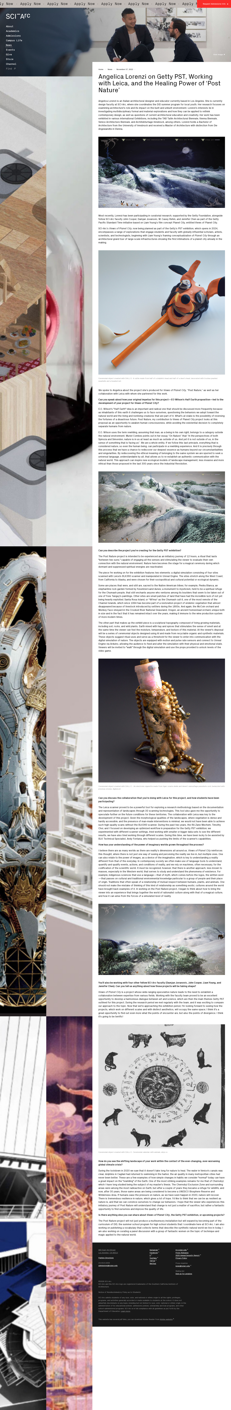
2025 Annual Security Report (188, 1255)
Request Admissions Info (214, 4)
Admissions (13, 35)
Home (100, 69)
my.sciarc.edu (181, 1250)
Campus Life (14, 40)
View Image (218, 54)
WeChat (153, 1263)
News (9, 45)
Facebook (154, 1253)
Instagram (154, 1250)
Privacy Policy (181, 1258)
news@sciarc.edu (183, 1266)
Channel (11, 63)
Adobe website (166, 1319)
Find (9, 68)
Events (10, 49)
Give (9, 54)
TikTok (152, 1261)
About (9, 26)
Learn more (125, 1311)
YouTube (153, 1258)
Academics (12, 31)
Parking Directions (106, 1258)
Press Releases (182, 1253)
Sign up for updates (184, 1274)
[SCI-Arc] (18, 16)
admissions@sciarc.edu (108, 1265)
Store (9, 59)
